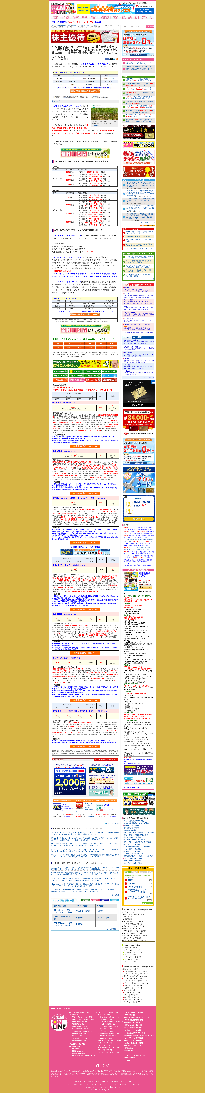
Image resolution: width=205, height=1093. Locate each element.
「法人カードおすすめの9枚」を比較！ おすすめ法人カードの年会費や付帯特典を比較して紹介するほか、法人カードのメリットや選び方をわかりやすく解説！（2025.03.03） (85, 856)
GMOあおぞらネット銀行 (139, 348)
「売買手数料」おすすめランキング (136, 971)
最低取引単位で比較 (131, 959)
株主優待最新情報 (75, 1046)
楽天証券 (79, 924)
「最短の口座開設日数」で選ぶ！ (80, 1022)
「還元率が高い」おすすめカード (135, 981)
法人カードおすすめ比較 (132, 844)
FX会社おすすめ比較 (130, 990)
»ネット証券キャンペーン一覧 (144, 332)
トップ (52, 25)
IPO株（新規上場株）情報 (134, 1020)
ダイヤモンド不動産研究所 (119, 1084)
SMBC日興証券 (82, 906)
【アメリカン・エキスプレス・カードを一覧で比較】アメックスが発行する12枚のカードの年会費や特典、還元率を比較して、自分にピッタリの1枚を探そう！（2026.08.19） (84, 850)
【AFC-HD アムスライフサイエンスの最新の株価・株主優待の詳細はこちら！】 (85, 311)
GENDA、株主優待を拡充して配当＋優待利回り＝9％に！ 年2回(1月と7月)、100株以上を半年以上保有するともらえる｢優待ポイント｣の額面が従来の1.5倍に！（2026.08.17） (85, 873)
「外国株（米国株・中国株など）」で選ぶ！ (83, 1031)
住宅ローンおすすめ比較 (132, 851)
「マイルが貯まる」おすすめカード (136, 983)
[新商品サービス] (144, 17)
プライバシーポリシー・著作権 (116, 1081)
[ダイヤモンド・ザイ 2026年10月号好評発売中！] (70, 13)
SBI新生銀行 (139, 372)
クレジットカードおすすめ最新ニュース (109, 1047)
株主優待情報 (75, 1048)
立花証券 (100, 911)
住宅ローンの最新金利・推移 (134, 914)
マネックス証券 (103, 918)
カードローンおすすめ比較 (133, 863)
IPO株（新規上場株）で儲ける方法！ (136, 823)
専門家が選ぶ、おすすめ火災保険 (134, 931)
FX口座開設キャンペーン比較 (134, 952)
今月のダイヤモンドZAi (133, 1045)
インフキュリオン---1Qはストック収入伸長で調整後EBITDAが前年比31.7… (139, 244)
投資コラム (129, 1048)
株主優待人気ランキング (78, 1051)
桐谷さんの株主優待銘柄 (78, 1053)
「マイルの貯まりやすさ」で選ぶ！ (108, 1026)
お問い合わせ (77, 1081)
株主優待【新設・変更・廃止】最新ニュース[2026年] (85, 25)
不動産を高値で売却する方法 (134, 853)
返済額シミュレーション (132, 917)
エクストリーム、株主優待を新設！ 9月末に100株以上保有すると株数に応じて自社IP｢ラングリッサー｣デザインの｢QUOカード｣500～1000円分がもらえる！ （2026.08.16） (84, 879)
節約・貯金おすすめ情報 (132, 861)
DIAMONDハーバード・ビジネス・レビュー (97, 1087)
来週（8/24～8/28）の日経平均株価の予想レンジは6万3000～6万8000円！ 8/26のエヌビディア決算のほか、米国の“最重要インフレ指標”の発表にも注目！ (140, 193)
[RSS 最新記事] (117, 59)
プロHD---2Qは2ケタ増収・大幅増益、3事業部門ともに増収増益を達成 (139, 232)
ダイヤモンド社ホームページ (91, 1081)
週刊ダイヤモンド (105, 1084)
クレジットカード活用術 (105, 1043)
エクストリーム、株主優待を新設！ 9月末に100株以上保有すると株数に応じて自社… (138, 266)
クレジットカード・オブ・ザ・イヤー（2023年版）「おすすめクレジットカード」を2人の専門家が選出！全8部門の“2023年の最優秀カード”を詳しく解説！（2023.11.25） (85, 833)
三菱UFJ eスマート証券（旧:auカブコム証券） (137, 891)
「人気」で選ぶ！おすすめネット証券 (82, 1017)
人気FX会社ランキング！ (132, 950)
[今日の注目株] (137, 17)
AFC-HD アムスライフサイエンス (94, 64)
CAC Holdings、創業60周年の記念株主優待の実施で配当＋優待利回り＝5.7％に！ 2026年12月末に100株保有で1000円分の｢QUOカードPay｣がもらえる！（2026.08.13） (84, 890)
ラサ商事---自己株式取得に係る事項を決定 (138, 236)
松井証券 (79, 918)
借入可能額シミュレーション (134, 919)
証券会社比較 (74, 1014)
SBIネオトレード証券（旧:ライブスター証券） (139, 327)
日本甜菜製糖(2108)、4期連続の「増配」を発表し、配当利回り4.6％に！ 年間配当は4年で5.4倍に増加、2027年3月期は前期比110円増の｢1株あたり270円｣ (140, 216)
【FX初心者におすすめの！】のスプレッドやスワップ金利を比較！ (139, 115)
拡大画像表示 (56, 101)
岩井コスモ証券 (60, 906)
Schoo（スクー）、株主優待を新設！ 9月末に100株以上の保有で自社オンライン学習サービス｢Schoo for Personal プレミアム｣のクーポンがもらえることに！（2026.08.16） (85, 885)
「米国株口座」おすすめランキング (136, 974)
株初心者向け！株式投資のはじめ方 (136, 835)
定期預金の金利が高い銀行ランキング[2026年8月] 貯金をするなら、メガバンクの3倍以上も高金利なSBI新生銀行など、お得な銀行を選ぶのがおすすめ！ (140, 184)
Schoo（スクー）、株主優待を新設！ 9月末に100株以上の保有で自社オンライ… (139, 270)
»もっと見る (115, 895)
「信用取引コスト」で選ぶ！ (79, 1026)
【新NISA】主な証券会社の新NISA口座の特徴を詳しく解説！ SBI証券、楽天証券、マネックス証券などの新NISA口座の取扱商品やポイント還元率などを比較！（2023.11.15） (85, 839)
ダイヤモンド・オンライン (91, 1084)
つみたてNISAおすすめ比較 (134, 1012)
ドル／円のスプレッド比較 (133, 999)
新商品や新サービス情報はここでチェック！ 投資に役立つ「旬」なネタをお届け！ (139, 63)
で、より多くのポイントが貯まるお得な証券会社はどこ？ (139, 93)
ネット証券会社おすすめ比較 (134, 821)
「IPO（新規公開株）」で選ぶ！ (80, 1029)
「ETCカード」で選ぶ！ (105, 1038)
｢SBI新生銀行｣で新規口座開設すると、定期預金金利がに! (139, 102)
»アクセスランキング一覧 (147, 223)
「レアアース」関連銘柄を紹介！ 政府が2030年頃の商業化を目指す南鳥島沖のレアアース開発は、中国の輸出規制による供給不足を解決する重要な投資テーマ (140, 208)
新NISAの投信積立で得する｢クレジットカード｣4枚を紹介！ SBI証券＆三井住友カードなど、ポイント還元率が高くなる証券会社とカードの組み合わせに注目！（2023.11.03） (85, 844)
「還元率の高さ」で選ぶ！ (106, 1019)
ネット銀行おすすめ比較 (132, 849)
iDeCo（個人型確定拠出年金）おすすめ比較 (139, 832)
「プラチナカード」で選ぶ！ (106, 1031)
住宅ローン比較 (128, 912)
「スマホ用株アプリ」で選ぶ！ (80, 1038)
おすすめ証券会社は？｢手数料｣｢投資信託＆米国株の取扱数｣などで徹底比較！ (139, 97)
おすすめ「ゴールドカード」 (134, 985)
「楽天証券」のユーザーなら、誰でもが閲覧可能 (139, 106)
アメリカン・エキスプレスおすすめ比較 (137, 842)
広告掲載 (128, 1081)
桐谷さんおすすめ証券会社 (133, 837)
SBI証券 (100, 906)
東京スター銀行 (138, 354)
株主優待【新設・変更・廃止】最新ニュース (83, 1056)
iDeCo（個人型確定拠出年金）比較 (137, 1017)
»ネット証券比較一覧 (129, 332)
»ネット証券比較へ (110, 929)
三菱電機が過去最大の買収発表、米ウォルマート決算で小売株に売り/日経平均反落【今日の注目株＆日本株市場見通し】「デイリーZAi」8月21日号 (139, 69)
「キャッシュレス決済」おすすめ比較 (137, 846)
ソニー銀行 (138, 366)
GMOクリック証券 (83, 911)
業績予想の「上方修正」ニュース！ (135, 976)
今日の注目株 (129, 1051)
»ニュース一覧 (127, 248)
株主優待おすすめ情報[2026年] (63, 25)
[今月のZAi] (130, 17)
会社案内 (102, 1081)
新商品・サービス (131, 1058)
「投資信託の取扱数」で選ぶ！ (80, 1033)
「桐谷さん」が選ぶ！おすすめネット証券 (83, 1019)
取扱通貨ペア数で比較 (131, 997)
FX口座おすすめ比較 (130, 947)
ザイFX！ (128, 1060)
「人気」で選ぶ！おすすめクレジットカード (111, 1022)
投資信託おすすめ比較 (131, 828)
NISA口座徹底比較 (130, 830)
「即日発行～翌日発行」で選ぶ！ (108, 1036)
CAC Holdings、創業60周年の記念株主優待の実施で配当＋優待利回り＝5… (139, 275)
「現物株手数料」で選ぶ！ (79, 1024)
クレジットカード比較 (104, 1014)
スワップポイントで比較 (132, 957)
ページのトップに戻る (112, 823)
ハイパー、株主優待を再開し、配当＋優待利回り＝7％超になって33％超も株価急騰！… (139, 257)
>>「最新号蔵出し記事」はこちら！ (134, 763)
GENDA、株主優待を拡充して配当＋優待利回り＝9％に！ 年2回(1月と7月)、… (139, 261)
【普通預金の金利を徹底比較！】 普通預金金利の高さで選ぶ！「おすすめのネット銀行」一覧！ (140, 200)
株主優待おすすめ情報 (131, 825)
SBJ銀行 (139, 360)
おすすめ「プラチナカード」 (134, 988)
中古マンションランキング (132, 928)
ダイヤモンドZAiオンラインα (135, 1055)
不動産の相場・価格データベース (134, 940)
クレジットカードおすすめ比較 (134, 839)
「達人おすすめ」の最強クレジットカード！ (111, 1017)
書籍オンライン (115, 1087)
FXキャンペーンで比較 (132, 992)
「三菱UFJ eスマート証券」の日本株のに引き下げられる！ (139, 84)
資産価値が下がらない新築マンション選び (138, 856)
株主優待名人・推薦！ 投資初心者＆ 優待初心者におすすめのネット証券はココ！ (139, 120)
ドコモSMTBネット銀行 (139, 341)
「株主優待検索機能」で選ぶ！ (80, 1040)
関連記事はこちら (78, 767)
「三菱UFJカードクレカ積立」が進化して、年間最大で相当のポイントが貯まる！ (139, 80)
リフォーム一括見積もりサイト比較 (135, 935)
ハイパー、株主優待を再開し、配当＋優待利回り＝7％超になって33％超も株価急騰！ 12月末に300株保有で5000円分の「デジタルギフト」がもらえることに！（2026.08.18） (85, 868)
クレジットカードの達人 (105, 1045)
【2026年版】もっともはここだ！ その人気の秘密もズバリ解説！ (139, 111)
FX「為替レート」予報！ (131, 1002)
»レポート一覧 (137, 248)
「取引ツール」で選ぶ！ (78, 1036)
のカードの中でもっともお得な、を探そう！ (139, 89)
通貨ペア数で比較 (130, 961)
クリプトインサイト (133, 1084)
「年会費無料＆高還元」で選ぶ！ (108, 1024)
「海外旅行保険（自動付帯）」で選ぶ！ (109, 1033)
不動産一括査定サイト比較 (133, 924)
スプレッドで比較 (130, 954)
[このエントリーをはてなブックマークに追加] (114, 59)
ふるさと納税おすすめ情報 (133, 858)
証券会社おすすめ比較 (130, 969)
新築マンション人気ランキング (133, 926)
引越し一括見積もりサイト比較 (133, 933)
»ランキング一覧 (147, 248)
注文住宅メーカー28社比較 (132, 938)
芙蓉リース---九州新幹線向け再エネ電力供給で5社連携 (139, 240)
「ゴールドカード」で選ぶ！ (106, 1029)
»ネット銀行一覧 (149, 377)
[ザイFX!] (151, 17)
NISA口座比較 (130, 1015)
